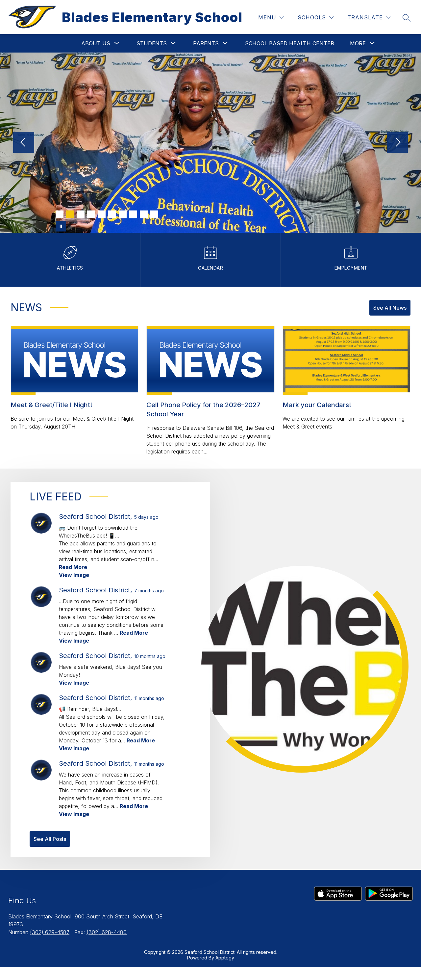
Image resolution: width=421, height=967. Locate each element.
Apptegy (224, 957)
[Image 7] (123, 214)
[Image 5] (102, 214)
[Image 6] (112, 214)
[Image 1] (59, 214)
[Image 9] (144, 214)
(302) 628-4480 (107, 932)
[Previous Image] (23, 143)
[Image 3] (81, 214)
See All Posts (50, 839)
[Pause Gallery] (61, 226)
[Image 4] (91, 214)
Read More (73, 567)
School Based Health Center (289, 43)
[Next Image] (397, 143)
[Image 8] (133, 214)
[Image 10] (154, 214)
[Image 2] (70, 214)
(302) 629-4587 (49, 932)
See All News (390, 307)
